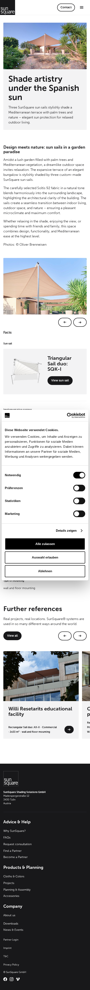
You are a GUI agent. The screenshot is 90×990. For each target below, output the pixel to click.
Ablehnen (45, 571)
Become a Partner (15, 857)
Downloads (10, 923)
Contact (66, 7)
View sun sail (60, 380)
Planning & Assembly (17, 889)
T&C (5, 956)
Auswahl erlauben (45, 557)
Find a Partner (12, 851)
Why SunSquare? (14, 831)
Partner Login (10, 939)
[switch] (79, 488)
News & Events (13, 930)
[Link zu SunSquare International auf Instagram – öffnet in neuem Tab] (11, 979)
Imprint (7, 948)
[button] (82, 7)
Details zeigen (66, 530)
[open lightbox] (45, 292)
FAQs (6, 837)
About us (9, 915)
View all (12, 635)
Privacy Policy (11, 964)
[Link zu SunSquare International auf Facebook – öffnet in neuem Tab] (5, 979)
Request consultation (17, 844)
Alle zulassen (45, 544)
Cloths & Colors (13, 876)
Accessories (11, 896)
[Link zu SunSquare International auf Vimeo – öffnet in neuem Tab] (18, 979)
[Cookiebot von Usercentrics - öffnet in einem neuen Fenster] (67, 415)
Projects (8, 883)
